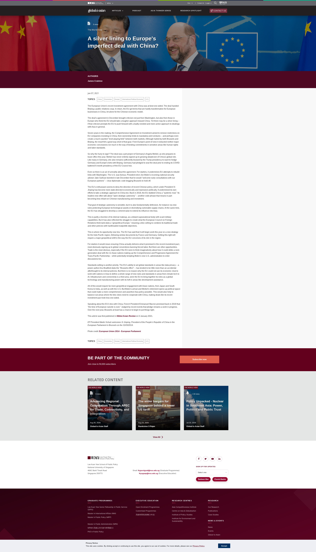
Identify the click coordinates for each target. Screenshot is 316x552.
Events (210, 531)
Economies (108, 99)
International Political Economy (132, 99)
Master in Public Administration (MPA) (103, 524)
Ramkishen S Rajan (146, 426)
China (100, 99)
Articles (116, 11)
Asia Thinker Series (161, 11)
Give (189, 3)
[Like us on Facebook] (198, 459)
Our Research (213, 507)
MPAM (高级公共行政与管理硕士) (100, 528)
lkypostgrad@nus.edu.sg (148, 470)
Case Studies (213, 515)
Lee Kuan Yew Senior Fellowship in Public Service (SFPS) (107, 508)
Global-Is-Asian (214, 535)
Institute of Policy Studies (182, 515)
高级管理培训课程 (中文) (145, 515)
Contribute (220, 479)
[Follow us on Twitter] (205, 459)
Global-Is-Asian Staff (99, 426)
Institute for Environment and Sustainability (183, 519)
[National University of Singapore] (223, 3)
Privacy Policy (199, 546)
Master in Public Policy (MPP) (99, 517)
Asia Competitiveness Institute (184, 507)
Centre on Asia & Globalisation (184, 511)
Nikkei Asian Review (126, 316)
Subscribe (203, 479)
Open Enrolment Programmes (147, 507)
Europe (117, 99)
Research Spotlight (191, 11)
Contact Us (200, 3)
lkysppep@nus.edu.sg (148, 473)
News (210, 527)
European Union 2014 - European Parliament (120, 331)
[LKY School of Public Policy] (96, 3)
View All (156, 437)
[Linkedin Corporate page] (219, 459)
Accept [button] (224, 546)
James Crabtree (95, 81)
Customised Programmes (146, 511)
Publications (213, 511)
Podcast (136, 11)
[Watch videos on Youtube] (212, 459)
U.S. (147, 99)
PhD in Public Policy (96, 532)
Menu (109, 3)
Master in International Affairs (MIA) (102, 513)
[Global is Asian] (97, 10)
